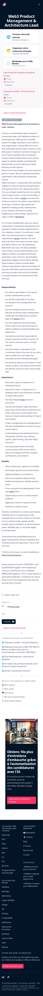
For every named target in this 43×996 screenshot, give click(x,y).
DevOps (5, 913)
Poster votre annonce (13, 966)
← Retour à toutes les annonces (14, 113)
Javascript (6, 835)
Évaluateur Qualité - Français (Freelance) (21, 642)
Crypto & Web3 (8, 900)
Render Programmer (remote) (17, 671)
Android (5, 866)
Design (5, 904)
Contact (26, 855)
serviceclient (8, 85)
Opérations (6, 922)
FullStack (5, 887)
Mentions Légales (10, 986)
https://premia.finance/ (11, 555)
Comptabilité (7, 918)
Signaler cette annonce (11, 120)
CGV (38, 983)
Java (3, 852)
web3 (22, 399)
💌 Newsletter (29, 832)
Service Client (7, 938)
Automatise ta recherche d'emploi (19, 800)
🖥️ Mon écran (7, 693)
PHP (3, 839)
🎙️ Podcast (28, 837)
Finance (5, 947)
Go (3, 857)
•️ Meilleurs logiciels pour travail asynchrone (31, 876)
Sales (4, 942)
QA (3, 909)
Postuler (7, 621)
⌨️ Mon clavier (8, 689)
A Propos (27, 846)
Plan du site (28, 850)
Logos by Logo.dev (27, 986)
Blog (25, 841)
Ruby (4, 843)
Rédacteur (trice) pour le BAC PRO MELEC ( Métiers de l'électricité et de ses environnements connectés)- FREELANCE (21, 649)
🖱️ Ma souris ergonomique (13, 697)
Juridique (5, 934)
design (24, 198)
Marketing (19, 217)
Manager (5, 891)
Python (5, 848)
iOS (3, 861)
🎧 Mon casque (8, 685)
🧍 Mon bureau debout (11, 701)
